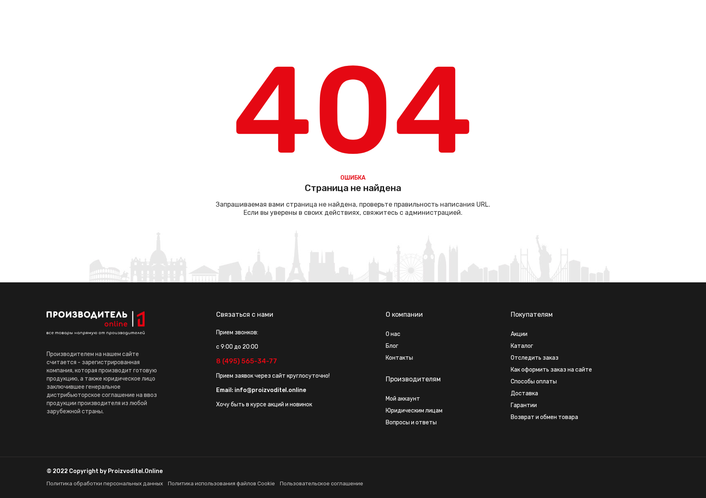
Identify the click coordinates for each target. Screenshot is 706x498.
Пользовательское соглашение (321, 483)
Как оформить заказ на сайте (551, 369)
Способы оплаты (534, 381)
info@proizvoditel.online (270, 390)
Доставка (524, 393)
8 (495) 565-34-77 (246, 361)
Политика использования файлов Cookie (221, 483)
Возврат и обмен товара (544, 417)
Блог (392, 346)
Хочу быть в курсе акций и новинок (264, 404)
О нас (393, 334)
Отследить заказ (535, 357)
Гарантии (524, 405)
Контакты (399, 357)
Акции (519, 334)
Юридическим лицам (414, 410)
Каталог (522, 346)
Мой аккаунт (403, 398)
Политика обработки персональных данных (105, 483)
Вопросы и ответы (411, 422)
